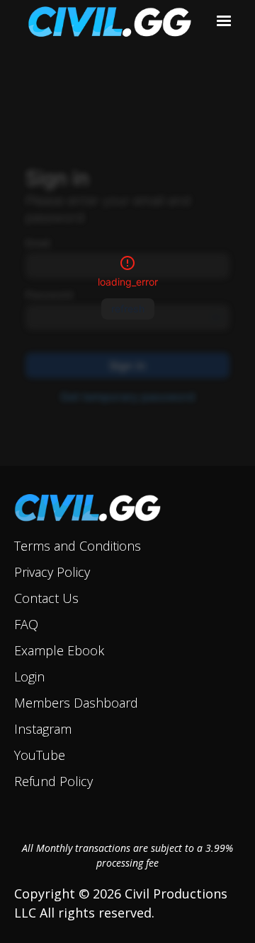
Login (29, 676)
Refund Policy (53, 781)
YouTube (39, 754)
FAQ (26, 624)
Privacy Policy (52, 571)
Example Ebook (59, 650)
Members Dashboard (76, 702)
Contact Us (46, 598)
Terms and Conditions (77, 545)
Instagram (43, 728)
